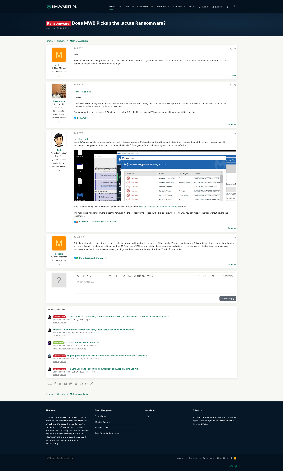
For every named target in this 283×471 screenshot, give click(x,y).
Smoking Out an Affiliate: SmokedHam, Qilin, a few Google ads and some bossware (93, 329)
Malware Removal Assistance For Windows (159, 206)
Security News (59, 322)
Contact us (182, 458)
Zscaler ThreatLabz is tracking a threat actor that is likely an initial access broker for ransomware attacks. (112, 316)
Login (146, 416)
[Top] (231, 458)
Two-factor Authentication (107, 433)
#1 (235, 48)
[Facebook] (194, 429)
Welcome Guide (102, 427)
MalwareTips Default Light (60, 458)
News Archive (59, 335)
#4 (234, 237)
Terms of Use (195, 458)
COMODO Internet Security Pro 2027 (77, 342)
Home (226, 458)
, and (97, 222)
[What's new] (228, 7)
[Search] (234, 7)
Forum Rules (100, 416)
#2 (234, 85)
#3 (234, 133)
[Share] (231, 48)
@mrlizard (83, 139)
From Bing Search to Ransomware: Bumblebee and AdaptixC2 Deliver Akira (97, 368)
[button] (120, 6)
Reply (233, 75)
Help (219, 458)
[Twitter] (198, 429)
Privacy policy (209, 458)
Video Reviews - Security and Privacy (69, 348)
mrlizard (51, 28)
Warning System (102, 422)
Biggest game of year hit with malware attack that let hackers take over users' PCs (100, 355)
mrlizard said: (82, 92)
